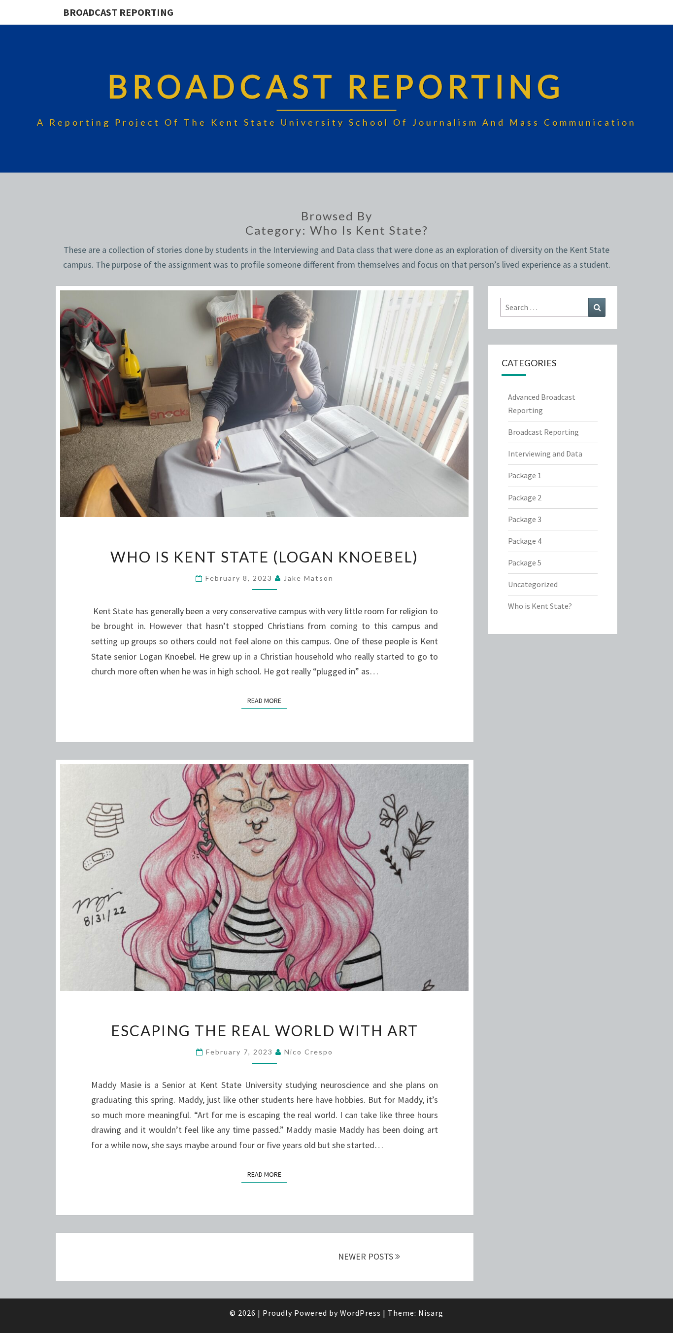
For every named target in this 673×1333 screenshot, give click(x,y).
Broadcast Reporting (118, 12)
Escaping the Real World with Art (264, 1030)
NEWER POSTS (366, 1256)
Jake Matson (309, 578)
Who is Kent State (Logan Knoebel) (264, 556)
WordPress (360, 1313)
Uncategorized (533, 584)
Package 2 (524, 497)
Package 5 (524, 562)
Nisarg (430, 1313)
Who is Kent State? (540, 606)
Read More (267, 700)
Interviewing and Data (545, 453)
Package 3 (524, 519)
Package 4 (524, 541)
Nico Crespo (308, 1052)
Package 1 (524, 475)
